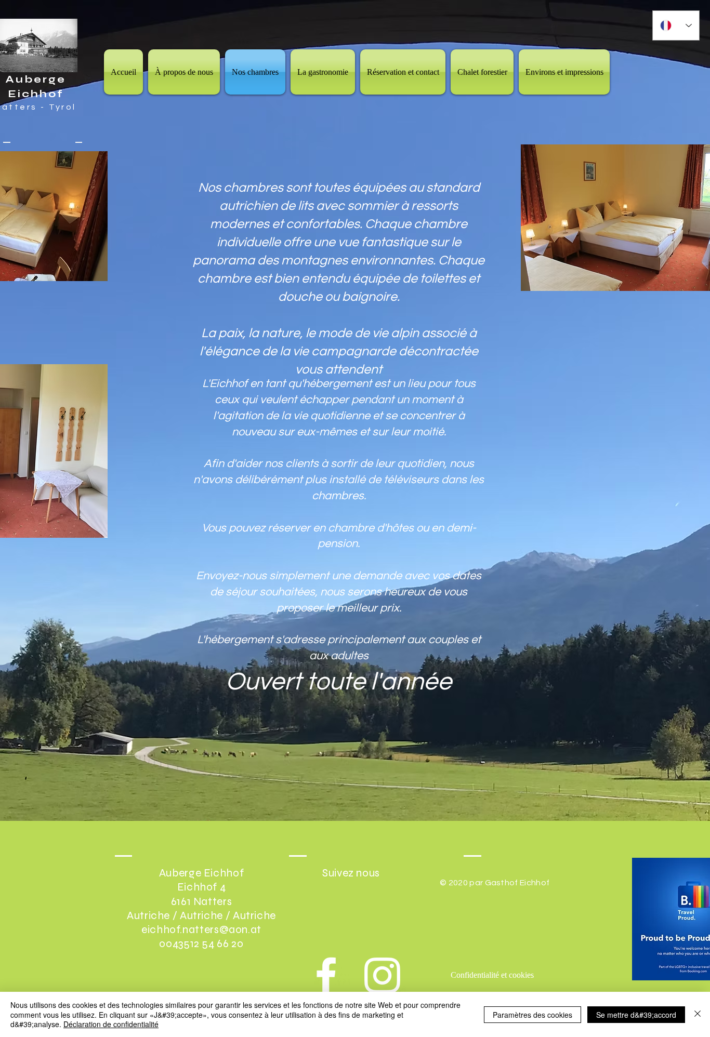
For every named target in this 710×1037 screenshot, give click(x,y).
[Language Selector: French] (676, 25)
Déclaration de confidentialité (111, 1024)
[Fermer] (697, 1014)
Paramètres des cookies (532, 1014)
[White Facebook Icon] (326, 975)
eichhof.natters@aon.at (201, 929)
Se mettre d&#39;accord (636, 1014)
